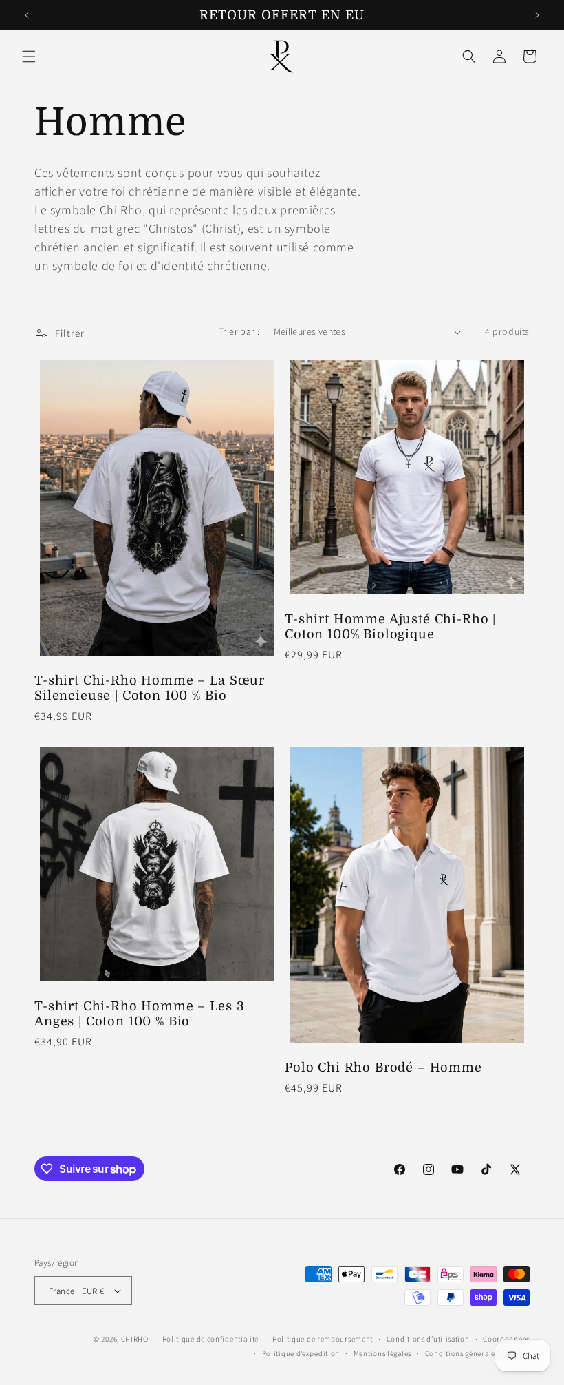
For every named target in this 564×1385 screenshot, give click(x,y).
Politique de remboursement (322, 1339)
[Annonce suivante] (537, 15)
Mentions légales (382, 1353)
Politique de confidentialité (210, 1339)
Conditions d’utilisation (428, 1339)
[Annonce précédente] (27, 15)
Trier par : (239, 331)
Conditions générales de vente (477, 1353)
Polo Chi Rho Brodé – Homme (383, 1067)
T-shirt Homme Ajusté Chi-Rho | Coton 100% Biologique (390, 626)
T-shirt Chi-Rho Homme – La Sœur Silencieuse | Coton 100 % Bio (149, 688)
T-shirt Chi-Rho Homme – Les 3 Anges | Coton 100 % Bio (139, 1013)
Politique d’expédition (301, 1353)
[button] (29, 56)
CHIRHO (135, 1339)
